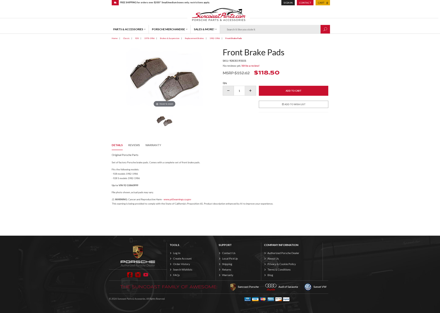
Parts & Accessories (128, 29)
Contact (305, 2)
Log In (176, 253)
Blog (270, 275)
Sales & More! (204, 29)
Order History (181, 264)
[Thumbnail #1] (164, 121)
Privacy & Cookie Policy (281, 264)
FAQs (176, 275)
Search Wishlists (182, 269)
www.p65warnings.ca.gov (177, 199)
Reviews (134, 145)
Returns (226, 269)
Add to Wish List (295, 104)
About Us (273, 258)
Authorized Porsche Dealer (283, 253)
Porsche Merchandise (168, 29)
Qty (225, 83)
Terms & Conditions (279, 269)
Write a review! (250, 65)
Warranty (153, 145)
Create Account (182, 258)
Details (117, 145)
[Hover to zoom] (164, 77)
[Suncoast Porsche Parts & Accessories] (218, 14)
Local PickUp (230, 258)
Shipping (227, 264)
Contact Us (228, 253)
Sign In (288, 2)
